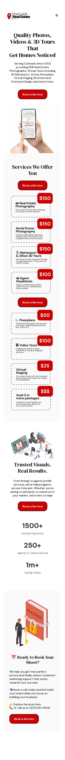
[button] (56, 15)
